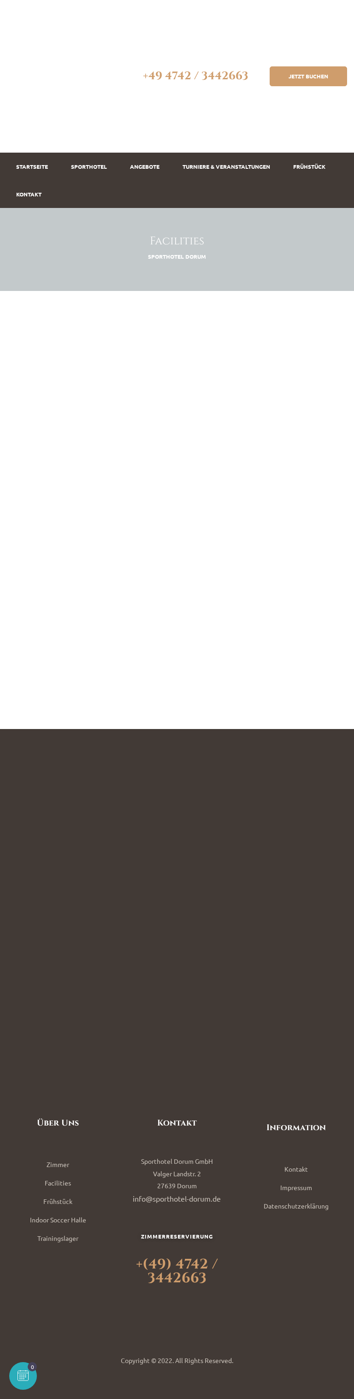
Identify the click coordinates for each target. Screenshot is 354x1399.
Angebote (144, 166)
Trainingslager (57, 1238)
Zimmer (58, 1164)
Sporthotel (89, 166)
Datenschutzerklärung (296, 1206)
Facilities (58, 1183)
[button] (308, 76)
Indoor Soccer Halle (58, 1219)
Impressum (296, 1187)
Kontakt (28, 194)
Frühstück (309, 166)
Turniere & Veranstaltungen (226, 166)
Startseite (32, 166)
